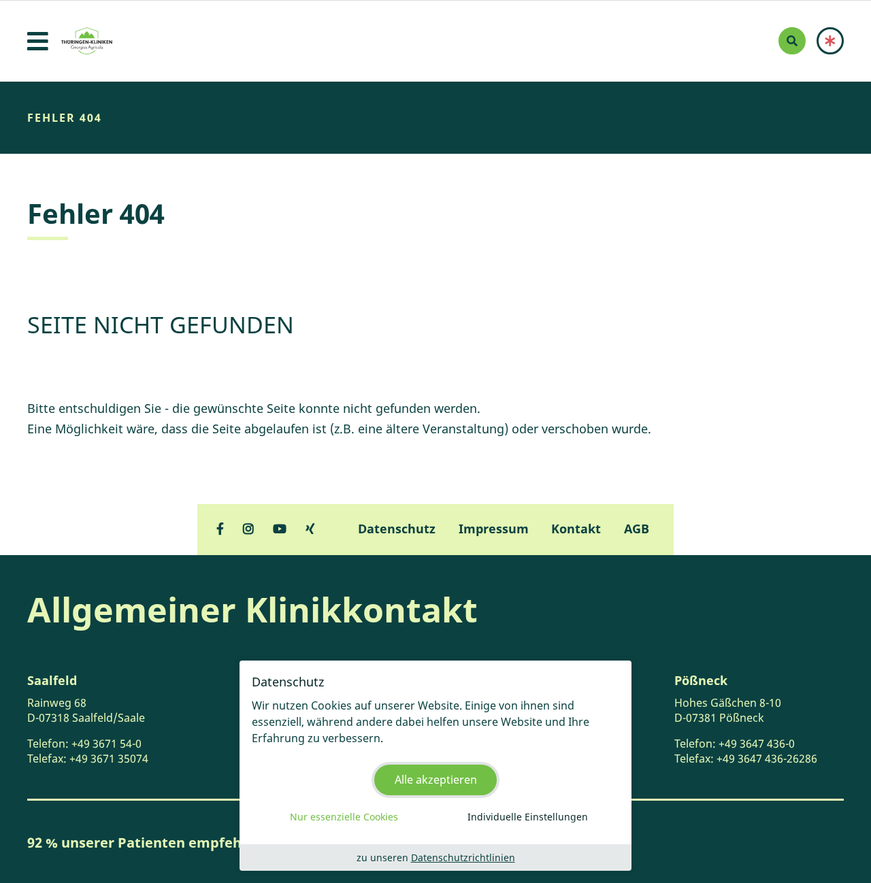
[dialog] (435, 766)
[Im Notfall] (830, 40)
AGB (636, 528)
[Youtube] (279, 528)
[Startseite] (86, 40)
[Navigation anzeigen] (37, 41)
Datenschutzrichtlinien (463, 857)
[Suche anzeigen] (792, 40)
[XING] (310, 528)
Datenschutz (397, 528)
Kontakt (576, 528)
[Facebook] (220, 528)
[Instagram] (248, 528)
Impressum (494, 528)
